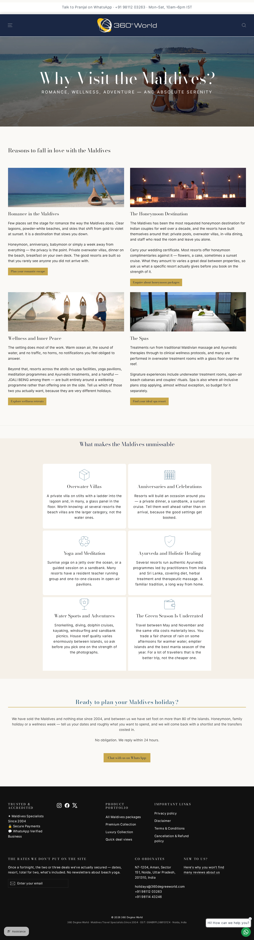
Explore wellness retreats (27, 401)
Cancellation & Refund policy (171, 838)
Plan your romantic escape (28, 271)
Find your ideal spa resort (149, 401)
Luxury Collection (119, 832)
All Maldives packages (123, 817)
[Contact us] (246, 932)
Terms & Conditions (169, 828)
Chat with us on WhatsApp (127, 757)
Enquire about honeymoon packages (156, 282)
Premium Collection (121, 824)
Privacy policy (165, 813)
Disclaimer (162, 821)
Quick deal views (119, 839)
